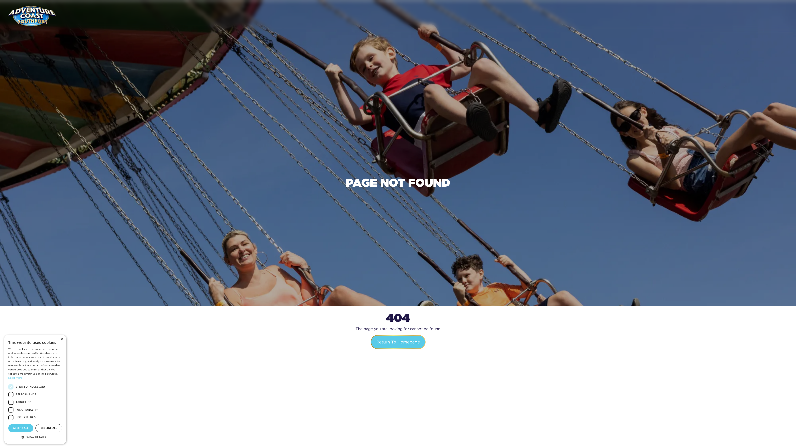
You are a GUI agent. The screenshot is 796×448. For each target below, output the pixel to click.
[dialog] (35, 389)
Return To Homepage (398, 342)
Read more (15, 378)
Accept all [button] (21, 428)
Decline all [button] (48, 428)
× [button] (61, 339)
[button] (35, 437)
